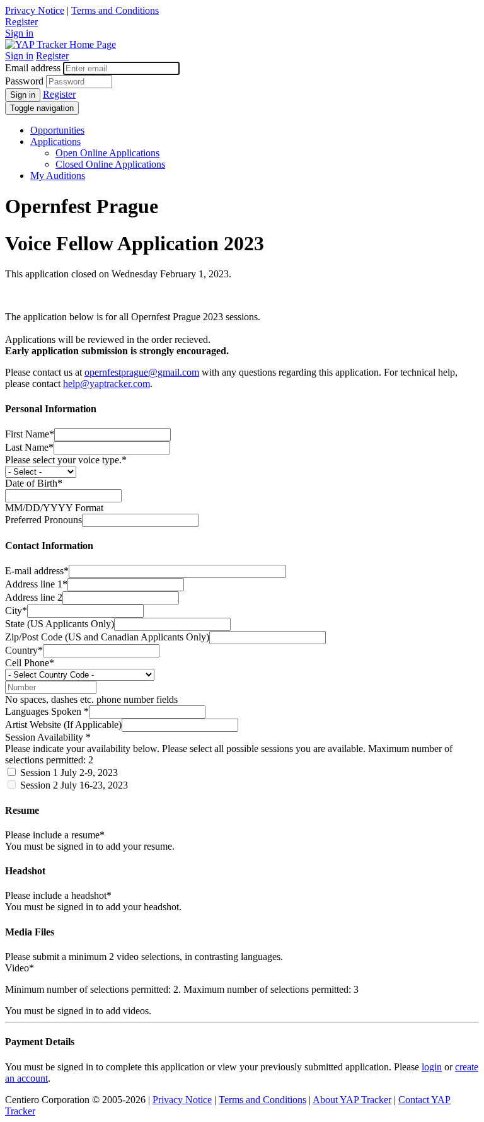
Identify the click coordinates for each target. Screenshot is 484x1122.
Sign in (19, 33)
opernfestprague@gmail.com (141, 372)
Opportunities (57, 130)
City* (16, 610)
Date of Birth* (33, 483)
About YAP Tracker (352, 1099)
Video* (19, 968)
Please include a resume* (55, 835)
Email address (32, 67)
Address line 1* (36, 584)
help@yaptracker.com (106, 383)
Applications (55, 141)
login (432, 1066)
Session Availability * (48, 737)
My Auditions (57, 175)
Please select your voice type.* (66, 459)
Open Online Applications (107, 152)
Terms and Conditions (115, 10)
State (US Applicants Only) (59, 623)
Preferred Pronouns (43, 519)
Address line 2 (33, 597)
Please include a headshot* (58, 895)
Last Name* (29, 447)
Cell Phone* (29, 662)
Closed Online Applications (110, 164)
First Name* (29, 434)
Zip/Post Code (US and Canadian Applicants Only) (107, 637)
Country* (24, 650)
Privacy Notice (34, 10)
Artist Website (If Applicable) (63, 724)
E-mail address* (37, 570)
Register (21, 21)
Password (24, 81)
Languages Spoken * (47, 711)
